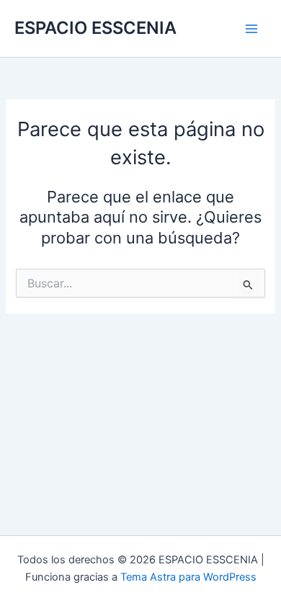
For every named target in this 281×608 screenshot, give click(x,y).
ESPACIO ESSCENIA (95, 27)
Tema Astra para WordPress (188, 577)
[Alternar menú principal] (251, 29)
